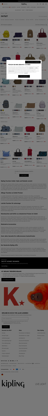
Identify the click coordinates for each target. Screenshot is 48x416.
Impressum (26, 73)
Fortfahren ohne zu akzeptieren (32, 62)
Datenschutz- (31, 67)
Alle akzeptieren (24, 76)
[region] (24, 69)
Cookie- (36, 67)
